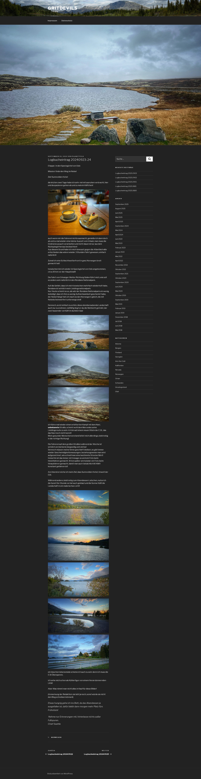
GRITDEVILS (63, 8)
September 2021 (121, 274)
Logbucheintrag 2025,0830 (126, 191)
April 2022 (119, 261)
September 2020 (122, 282)
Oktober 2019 (120, 295)
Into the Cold (120, 361)
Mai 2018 (118, 330)
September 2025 (122, 204)
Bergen (118, 348)
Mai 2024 (118, 230)
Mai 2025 (118, 217)
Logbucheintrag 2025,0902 (126, 178)
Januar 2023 (119, 252)
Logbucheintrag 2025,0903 (126, 173)
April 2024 (119, 235)
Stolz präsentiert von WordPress (60, 774)
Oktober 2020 (120, 278)
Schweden (119, 383)
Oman (117, 378)
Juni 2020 (119, 287)
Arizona (118, 344)
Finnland (118, 352)
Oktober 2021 (120, 269)
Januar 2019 (119, 313)
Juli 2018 (118, 321)
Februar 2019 (120, 308)
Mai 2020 (119, 291)
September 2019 (121, 300)
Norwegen (56, 737)
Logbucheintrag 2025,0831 (125, 186)
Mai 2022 (118, 256)
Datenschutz (67, 21)
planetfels (78, 156)
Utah (117, 391)
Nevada (118, 370)
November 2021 (121, 265)
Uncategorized (121, 387)
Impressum (52, 21)
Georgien (118, 357)
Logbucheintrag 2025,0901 (126, 182)
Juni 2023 (118, 239)
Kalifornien (119, 365)
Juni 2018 (118, 326)
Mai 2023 (118, 243)
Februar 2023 (120, 248)
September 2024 (122, 226)
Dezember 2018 (121, 317)
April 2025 (119, 222)
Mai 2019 (118, 304)
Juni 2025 (118, 213)
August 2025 (120, 209)
